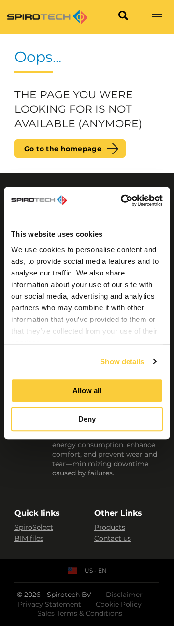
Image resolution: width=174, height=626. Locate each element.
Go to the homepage (63, 148)
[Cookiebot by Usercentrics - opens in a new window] (123, 200)
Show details (122, 361)
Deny (87, 419)
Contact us (112, 538)
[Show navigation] (157, 17)
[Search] (123, 17)
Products (109, 527)
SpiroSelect (33, 527)
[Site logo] (47, 17)
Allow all (87, 390)
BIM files (29, 538)
